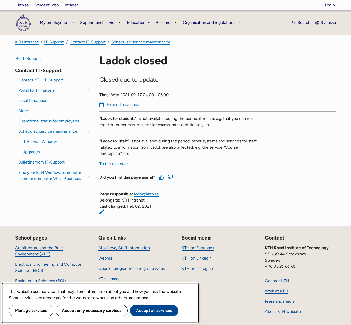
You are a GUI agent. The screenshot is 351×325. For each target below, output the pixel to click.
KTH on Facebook (198, 247)
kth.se (23, 5)
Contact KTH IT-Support (40, 80)
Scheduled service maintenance (140, 42)
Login (330, 5)
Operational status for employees (48, 121)
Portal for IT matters (36, 90)
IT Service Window (39, 141)
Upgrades (31, 151)
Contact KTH (277, 280)
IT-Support (54, 42)
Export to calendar (124, 104)
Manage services (31, 310)
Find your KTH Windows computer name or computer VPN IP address (49, 175)
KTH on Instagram (198, 268)
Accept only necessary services (91, 310)
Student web (47, 5)
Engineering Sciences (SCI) (40, 280)
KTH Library (108, 278)
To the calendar (113, 163)
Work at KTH (276, 291)
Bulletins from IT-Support (41, 162)
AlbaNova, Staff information (124, 247)
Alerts (23, 110)
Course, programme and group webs (131, 268)
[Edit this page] (101, 211)
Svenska (328, 22)
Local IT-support (33, 100)
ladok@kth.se (146, 194)
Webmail (106, 258)
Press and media (279, 301)
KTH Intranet (27, 42)
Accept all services (154, 310)
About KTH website (283, 311)
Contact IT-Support (88, 42)
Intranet (71, 5)
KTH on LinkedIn (197, 258)
